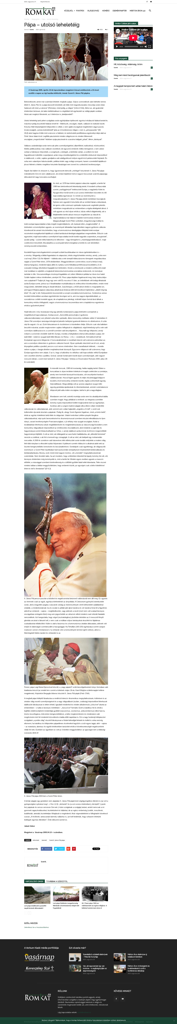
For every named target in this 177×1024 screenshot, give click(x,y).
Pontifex (80, 11)
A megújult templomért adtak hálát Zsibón (133, 86)
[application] (133, 38)
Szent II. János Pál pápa (57, 840)
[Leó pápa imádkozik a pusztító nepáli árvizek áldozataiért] (37, 895)
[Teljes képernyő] (149, 46)
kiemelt (44, 840)
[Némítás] (146, 46)
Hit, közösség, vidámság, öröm (128, 64)
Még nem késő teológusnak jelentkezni (132, 75)
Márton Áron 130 (137, 11)
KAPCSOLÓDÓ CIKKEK (34, 881)
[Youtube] (151, 1)
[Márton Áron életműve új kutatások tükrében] (120, 957)
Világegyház (93, 11)
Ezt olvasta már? (77, 948)
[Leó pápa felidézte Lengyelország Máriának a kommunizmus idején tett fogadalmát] (66, 893)
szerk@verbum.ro (84, 1012)
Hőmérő (106, 11)
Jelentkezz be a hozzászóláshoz (36, 927)
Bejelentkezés (45, 2)
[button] (150, 11)
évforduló (36, 840)
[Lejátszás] (117, 46)
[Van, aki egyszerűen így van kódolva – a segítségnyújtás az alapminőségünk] (75, 968)
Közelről (68, 11)
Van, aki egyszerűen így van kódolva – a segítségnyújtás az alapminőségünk (95, 968)
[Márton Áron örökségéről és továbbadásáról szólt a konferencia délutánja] (120, 969)
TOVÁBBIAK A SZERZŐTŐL (57, 881)
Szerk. (32, 29)
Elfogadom (131, 1020)
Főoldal (26, 19)
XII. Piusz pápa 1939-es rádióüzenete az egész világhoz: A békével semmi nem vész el (94, 905)
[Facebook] (147, 1)
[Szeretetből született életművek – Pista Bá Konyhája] (75, 957)
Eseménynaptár (120, 11)
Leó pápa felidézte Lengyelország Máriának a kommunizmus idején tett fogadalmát (66, 905)
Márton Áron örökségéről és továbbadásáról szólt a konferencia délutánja (139, 968)
